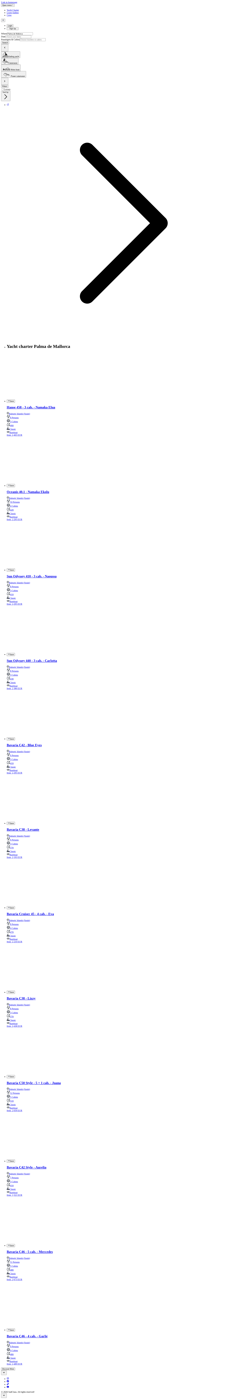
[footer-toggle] (4, 1395)
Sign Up (12, 29)
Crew (9, 15)
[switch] (11, 401)
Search (5, 43)
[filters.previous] (4, 47)
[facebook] (8, 1381)
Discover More (8, 1369)
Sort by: (6, 92)
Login (10, 26)
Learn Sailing (13, 12)
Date (3, 36)
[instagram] (8, 1379)
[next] (4, 81)
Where (4, 33)
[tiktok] (8, 1384)
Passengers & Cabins (10, 39)
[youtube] (8, 1387)
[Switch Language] (3, 20)
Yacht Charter (13, 10)
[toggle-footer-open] (4, 1372)
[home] (8, 105)
